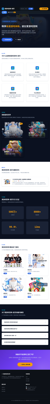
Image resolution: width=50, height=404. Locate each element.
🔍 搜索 (30, 8)
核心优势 (27, 380)
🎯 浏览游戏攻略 (7, 39)
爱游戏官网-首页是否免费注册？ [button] (11, 322)
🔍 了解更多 (18, 39)
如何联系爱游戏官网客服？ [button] (10, 342)
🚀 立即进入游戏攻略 (25, 364)
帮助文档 (3, 389)
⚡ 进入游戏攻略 (44, 8)
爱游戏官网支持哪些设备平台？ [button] (11, 328)
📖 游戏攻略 (11, 12)
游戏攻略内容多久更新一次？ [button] (10, 335)
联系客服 (3, 391)
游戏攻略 (27, 378)
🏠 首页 (4, 12)
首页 (27, 376)
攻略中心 (3, 387)
